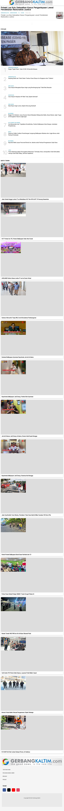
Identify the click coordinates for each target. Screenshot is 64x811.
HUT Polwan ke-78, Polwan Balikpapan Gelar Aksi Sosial (17, 238)
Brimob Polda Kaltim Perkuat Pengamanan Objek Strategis (17, 712)
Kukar (22, 12)
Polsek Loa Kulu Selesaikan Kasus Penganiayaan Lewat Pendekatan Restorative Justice (24, 16)
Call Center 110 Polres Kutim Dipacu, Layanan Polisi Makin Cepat (19, 673)
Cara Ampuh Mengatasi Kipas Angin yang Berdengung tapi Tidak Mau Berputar (30, 87)
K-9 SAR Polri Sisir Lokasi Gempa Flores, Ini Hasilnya (16, 752)
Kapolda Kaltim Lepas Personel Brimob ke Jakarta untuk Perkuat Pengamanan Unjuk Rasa (32, 142)
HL (19, 12)
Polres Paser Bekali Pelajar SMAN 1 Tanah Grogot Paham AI (18, 594)
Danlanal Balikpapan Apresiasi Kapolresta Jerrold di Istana (18, 357)
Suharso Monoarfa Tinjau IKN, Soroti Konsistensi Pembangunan (19, 317)
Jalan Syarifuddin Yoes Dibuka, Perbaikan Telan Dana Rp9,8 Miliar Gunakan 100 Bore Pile (26, 515)
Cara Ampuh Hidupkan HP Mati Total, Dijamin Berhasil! (23, 96)
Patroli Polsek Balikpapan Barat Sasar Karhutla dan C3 (16, 554)
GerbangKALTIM (5, 12)
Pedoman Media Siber (8, 773)
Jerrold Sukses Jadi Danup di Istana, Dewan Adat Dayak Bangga (19, 436)
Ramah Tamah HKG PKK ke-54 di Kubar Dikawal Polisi (16, 633)
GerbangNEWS (13, 12)
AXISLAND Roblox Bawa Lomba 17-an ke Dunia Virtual (16, 278)
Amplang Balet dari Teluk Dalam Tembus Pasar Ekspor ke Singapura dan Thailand (30, 78)
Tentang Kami (6, 769)
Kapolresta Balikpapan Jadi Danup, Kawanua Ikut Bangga (17, 475)
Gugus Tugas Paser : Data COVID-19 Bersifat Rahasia (22, 69)
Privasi (4, 779)
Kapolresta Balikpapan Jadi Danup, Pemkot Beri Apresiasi (17, 396)
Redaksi (5, 776)
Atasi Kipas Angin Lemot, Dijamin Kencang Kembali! (22, 105)
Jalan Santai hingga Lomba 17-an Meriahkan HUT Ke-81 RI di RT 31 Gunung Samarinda (25, 199)
